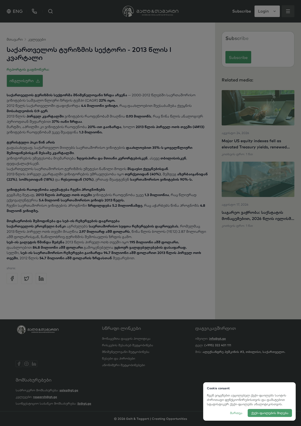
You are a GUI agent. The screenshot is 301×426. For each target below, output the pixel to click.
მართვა (236, 413)
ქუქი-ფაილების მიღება (269, 413)
